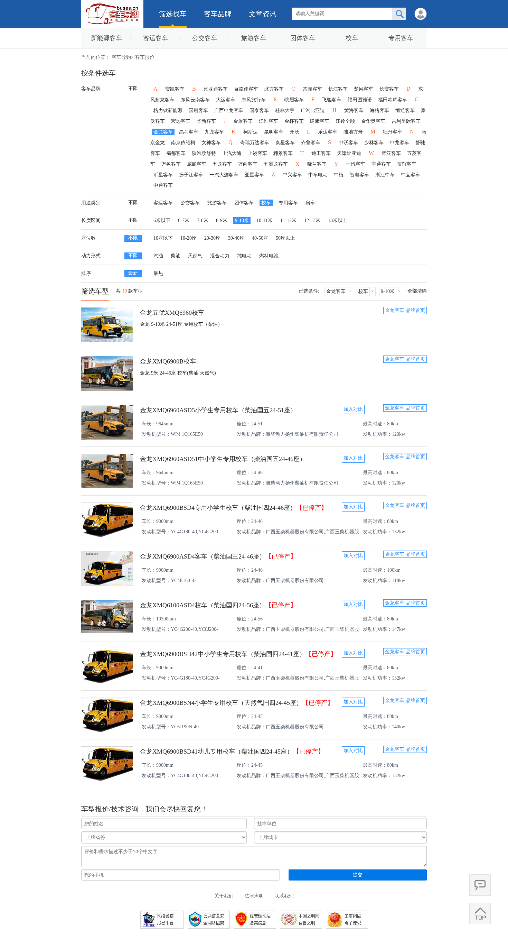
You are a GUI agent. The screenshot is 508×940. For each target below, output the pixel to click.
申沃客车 (348, 142)
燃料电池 (269, 255)
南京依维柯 (183, 142)
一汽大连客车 (223, 174)
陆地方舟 (353, 132)
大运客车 (225, 99)
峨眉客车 (294, 99)
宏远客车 (180, 121)
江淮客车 (268, 121)
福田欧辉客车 (392, 99)
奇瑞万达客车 (254, 142)
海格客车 (379, 110)
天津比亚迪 (349, 153)
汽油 (158, 255)
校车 (352, 38)
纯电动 (244, 255)
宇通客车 (381, 164)
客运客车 (155, 38)
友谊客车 (406, 164)
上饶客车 (257, 153)
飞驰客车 (331, 99)
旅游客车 (253, 38)
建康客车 (319, 121)
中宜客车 (410, 174)
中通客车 (163, 185)
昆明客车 (273, 132)
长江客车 (338, 89)
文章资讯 (262, 14)
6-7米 (183, 220)
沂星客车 (163, 174)
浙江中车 (385, 174)
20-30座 (212, 238)
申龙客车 (399, 142)
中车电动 (318, 174)
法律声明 (254, 895)
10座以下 (163, 238)
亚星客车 (254, 174)
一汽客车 (355, 164)
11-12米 (288, 220)
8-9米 (221, 220)
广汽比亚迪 (313, 110)
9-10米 (242, 220)
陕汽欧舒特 (204, 153)
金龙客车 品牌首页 (405, 310)
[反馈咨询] (480, 885)
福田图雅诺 (360, 99)
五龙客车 (222, 164)
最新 (133, 273)
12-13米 (312, 220)
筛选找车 (173, 14)
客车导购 (121, 57)
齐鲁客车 (310, 142)
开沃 (294, 132)
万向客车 (247, 164)
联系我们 (284, 895)
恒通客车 (405, 110)
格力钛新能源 (167, 110)
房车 (310, 202)
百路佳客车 (246, 89)
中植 (339, 174)
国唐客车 (198, 110)
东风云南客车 (195, 99)
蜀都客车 (176, 153)
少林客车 (374, 142)
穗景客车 (283, 153)
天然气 (195, 255)
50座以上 (285, 238)
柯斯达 (250, 132)
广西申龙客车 (228, 110)
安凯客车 (175, 89)
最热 (158, 273)
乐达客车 (327, 132)
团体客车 (302, 38)
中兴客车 (292, 174)
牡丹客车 (392, 132)
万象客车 (171, 164)
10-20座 (188, 238)
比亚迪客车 (216, 89)
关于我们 (224, 895)
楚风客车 (363, 89)
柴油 (175, 255)
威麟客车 (196, 164)
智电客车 (359, 174)
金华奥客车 (373, 121)
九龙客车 (214, 132)
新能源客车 (106, 38)
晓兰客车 (317, 164)
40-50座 (260, 238)
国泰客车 (259, 110)
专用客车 (400, 38)
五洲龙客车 (276, 164)
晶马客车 (188, 132)
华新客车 (206, 121)
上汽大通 (232, 153)
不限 (133, 88)
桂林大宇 (284, 110)
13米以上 (337, 220)
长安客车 (389, 89)
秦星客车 (285, 142)
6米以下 (161, 220)
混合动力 (219, 255)
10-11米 (264, 220)
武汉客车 (391, 153)
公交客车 (204, 38)
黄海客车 (354, 110)
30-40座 (236, 238)
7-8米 (202, 220)
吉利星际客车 (406, 121)
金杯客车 (294, 121)
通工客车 (321, 153)
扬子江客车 (191, 174)
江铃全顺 (345, 121)
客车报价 (144, 57)
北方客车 (274, 89)
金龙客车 (163, 132)
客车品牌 (218, 14)
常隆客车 (312, 89)
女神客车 (211, 142)
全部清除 (417, 291)
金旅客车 (243, 121)
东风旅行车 (254, 99)
